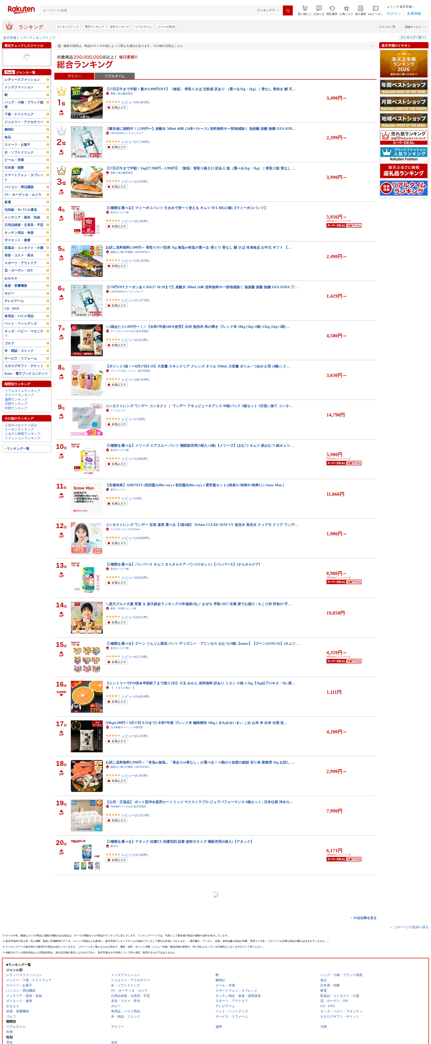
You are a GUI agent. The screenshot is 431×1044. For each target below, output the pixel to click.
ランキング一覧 (18, 462)
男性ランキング (94, 26)
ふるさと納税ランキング (22, 447)
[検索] (288, 10)
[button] (319, 10)
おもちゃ (10, 291)
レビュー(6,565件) (135, 340)
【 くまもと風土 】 (122, 687)
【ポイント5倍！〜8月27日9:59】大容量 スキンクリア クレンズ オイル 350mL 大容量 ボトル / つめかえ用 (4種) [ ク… (198, 366)
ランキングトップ (68, 26)
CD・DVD (11, 321)
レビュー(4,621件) (135, 617)
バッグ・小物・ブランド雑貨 (23, 118)
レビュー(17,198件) (135, 142)
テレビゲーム (14, 314)
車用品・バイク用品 (19, 329)
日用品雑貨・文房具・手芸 (23, 238)
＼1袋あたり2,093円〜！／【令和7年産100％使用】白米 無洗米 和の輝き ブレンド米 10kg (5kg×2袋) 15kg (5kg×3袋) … (198, 327)
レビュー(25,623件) (135, 815)
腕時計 (9, 142)
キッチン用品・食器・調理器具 (25, 72)
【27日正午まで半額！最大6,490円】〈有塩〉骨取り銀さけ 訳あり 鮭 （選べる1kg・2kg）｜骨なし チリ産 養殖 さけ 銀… (201, 921)
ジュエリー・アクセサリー (23, 135)
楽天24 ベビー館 (119, 212)
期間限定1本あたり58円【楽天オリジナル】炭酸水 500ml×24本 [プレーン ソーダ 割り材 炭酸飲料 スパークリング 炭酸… (200, 960)
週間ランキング (16, 412)
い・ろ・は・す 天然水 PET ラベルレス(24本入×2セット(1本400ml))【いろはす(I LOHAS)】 (178, 1000)
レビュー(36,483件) (135, 102)
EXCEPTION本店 (119, 885)
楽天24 (114, 846)
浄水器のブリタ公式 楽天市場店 (128, 806)
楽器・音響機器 (15, 298)
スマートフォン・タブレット (23, 190)
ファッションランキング (22, 451)
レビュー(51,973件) (135, 300)
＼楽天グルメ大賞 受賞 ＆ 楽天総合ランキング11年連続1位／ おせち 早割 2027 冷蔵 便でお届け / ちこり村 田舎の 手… (198, 604)
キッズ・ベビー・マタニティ (23, 346)
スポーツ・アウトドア (20, 276)
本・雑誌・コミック (19, 364)
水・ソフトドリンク (19, 165)
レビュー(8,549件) (135, 221)
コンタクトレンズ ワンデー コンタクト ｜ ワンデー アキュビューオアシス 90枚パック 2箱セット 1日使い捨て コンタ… (199, 406)
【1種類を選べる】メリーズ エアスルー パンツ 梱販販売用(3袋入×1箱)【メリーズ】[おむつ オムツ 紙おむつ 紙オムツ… (200, 445)
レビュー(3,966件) (135, 459)
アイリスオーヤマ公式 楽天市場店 (129, 331)
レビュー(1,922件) (135, 973)
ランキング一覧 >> (413, 37)
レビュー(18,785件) (135, 261)
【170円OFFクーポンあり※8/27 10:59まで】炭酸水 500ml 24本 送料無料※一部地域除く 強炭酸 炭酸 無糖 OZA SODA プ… (202, 287)
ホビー (9, 306)
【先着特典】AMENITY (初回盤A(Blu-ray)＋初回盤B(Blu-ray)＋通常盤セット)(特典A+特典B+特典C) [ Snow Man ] (195, 485)
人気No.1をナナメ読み (21, 438)
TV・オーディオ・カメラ (22, 57)
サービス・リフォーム (20, 371)
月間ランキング (16, 416)
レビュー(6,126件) (135, 736)
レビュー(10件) (132, 1013)
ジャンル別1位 (167, 26)
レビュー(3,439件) (135, 181)
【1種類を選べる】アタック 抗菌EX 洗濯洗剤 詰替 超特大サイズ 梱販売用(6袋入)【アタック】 (180, 841)
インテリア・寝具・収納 (22, 230)
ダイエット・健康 (17, 253)
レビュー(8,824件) (135, 577)
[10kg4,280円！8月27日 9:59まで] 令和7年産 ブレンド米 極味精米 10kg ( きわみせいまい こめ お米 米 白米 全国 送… (196, 723)
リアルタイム (143, 26)
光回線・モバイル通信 (20, 66)
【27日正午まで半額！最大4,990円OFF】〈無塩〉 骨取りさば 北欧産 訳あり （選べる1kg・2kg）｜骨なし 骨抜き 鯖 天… (201, 89)
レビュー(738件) (133, 419)
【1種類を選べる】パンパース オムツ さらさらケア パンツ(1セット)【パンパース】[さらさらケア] (183, 564)
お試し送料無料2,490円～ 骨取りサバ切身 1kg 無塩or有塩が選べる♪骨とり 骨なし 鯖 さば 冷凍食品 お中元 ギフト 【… (198, 247)
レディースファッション (22, 92)
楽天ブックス (117, 489)
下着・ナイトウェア (19, 127)
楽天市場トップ (14, 38)
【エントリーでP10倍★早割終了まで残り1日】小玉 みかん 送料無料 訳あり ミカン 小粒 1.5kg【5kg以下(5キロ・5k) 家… (200, 683)
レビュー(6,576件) (135, 657)
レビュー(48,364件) (135, 379)
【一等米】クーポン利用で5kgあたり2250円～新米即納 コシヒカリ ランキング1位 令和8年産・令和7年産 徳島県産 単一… (201, 881)
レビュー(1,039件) (135, 934)
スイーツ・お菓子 (17, 158)
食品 (7, 150)
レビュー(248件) (133, 894)
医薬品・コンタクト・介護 (23, 261)
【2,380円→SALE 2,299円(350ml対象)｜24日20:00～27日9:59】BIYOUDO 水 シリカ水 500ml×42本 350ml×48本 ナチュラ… (201, 1040)
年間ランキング (16, 421)
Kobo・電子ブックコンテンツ (26, 386)
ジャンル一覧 (387, 26)
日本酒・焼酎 (14, 180)
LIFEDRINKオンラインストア (126, 133)
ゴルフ (9, 356)
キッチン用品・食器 (19, 245)
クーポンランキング (19, 442)
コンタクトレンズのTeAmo (125, 529)
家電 (7, 215)
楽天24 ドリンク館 (120, 1004)
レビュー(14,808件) (135, 538)
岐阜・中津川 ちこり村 (123, 608)
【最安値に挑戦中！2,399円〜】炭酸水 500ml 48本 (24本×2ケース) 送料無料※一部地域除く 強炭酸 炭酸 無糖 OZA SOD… (201, 129)
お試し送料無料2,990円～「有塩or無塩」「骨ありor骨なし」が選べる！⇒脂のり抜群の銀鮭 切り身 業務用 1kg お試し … (200, 762)
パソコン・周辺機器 (19, 200)
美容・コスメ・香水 (19, 268)
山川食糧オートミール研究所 (126, 727)
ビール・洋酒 (14, 173)
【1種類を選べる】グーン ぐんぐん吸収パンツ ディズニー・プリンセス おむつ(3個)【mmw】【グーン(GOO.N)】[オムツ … (203, 643)
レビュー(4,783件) (135, 775)
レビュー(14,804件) (135, 696)
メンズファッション (19, 100)
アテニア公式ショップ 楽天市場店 (130, 370)
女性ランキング (119, 26)
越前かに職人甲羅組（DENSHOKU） (130, 252)
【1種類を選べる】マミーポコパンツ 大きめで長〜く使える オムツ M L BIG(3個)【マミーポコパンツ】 (187, 208)
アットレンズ (117, 410)
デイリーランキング (19, 408)
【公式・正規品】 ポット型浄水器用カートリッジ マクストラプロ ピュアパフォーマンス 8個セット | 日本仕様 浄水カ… (199, 802)
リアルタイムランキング (22, 404)
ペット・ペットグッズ (20, 337)
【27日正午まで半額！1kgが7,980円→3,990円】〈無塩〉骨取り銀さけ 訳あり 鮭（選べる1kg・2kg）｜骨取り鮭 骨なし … (201, 168)
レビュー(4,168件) (135, 855)
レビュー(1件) (132, 498)
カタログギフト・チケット (23, 62)
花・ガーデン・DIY (18, 283)
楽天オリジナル (119, 965)
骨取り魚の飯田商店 (121, 93)
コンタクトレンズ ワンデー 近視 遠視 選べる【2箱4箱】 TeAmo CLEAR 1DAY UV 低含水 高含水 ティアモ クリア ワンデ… (202, 525)
